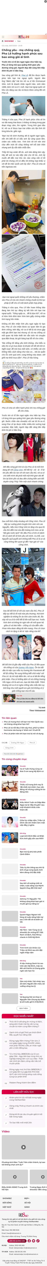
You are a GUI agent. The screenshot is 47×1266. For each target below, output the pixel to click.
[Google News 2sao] (13, 755)
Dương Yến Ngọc (26, 667)
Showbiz (9, 41)
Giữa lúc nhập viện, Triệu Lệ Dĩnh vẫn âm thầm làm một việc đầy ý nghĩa (32, 822)
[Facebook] (29, 1241)
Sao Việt (19, 696)
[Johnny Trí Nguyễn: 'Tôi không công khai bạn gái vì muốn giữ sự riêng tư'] (10, 900)
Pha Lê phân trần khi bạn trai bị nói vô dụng (23, 734)
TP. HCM (5, 1252)
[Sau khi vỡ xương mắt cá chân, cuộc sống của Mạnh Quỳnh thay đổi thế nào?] (10, 884)
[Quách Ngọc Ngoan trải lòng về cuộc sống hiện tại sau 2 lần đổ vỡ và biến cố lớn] (10, 916)
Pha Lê (25, 75)
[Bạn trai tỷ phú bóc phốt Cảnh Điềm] (10, 853)
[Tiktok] (38, 1241)
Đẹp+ (26, 1198)
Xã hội (27, 1203)
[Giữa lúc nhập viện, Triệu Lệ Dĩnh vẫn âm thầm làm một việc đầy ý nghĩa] (10, 821)
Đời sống (23, 833)
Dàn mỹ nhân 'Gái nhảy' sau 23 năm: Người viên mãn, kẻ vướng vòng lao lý (32, 983)
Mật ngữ (7, 1207)
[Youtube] (33, 1241)
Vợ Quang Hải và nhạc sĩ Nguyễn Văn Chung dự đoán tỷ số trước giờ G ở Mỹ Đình (32, 999)
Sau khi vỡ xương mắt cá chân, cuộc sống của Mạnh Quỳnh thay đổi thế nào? (32, 885)
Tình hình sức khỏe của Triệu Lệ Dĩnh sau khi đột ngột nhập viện (31, 950)
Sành (27, 1207)
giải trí (36, 1114)
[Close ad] (45, 1)
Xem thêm (23, 1008)
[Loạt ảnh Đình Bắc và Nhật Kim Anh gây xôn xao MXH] (10, 837)
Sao (19, 41)
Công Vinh (18, 470)
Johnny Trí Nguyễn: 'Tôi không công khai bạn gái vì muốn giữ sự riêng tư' (32, 901)
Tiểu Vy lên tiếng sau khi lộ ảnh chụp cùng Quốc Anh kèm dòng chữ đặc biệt (32, 869)
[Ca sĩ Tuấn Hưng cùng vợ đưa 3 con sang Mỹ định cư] (10, 770)
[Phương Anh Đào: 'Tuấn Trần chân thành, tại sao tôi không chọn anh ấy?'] (23, 1147)
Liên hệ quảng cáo (17, 1241)
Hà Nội (4, 1245)
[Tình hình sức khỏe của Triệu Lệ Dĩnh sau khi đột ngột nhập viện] (10, 949)
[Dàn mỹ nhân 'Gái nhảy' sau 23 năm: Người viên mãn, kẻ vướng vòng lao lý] (10, 983)
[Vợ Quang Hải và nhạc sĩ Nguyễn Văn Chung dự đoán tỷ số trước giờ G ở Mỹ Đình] (10, 998)
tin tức (22, 1097)
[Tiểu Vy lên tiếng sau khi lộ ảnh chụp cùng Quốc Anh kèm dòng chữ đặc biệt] (10, 869)
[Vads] (45, 34)
